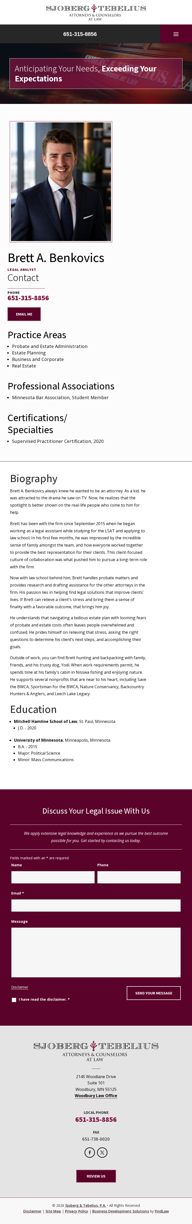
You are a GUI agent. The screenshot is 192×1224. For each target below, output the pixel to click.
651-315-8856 (80, 34)
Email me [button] (24, 314)
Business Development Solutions (120, 1211)
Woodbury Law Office (96, 1095)
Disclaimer (19, 987)
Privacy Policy (76, 1211)
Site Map (53, 1211)
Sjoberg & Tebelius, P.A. (85, 1205)
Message (19, 921)
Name (16, 865)
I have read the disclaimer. (44, 999)
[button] (176, 34)
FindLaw (162, 1211)
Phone (102, 865)
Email (17, 893)
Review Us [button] (96, 1176)
